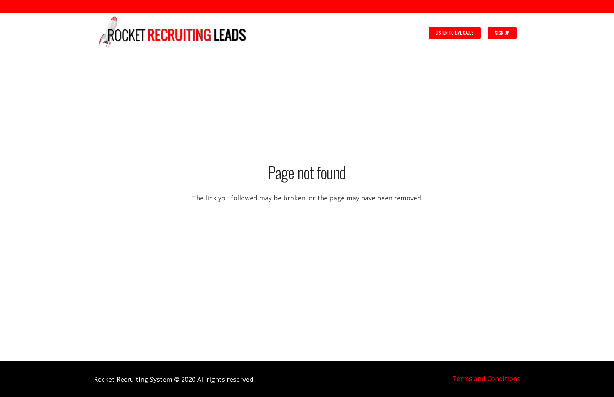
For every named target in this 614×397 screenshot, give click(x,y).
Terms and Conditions (486, 378)
